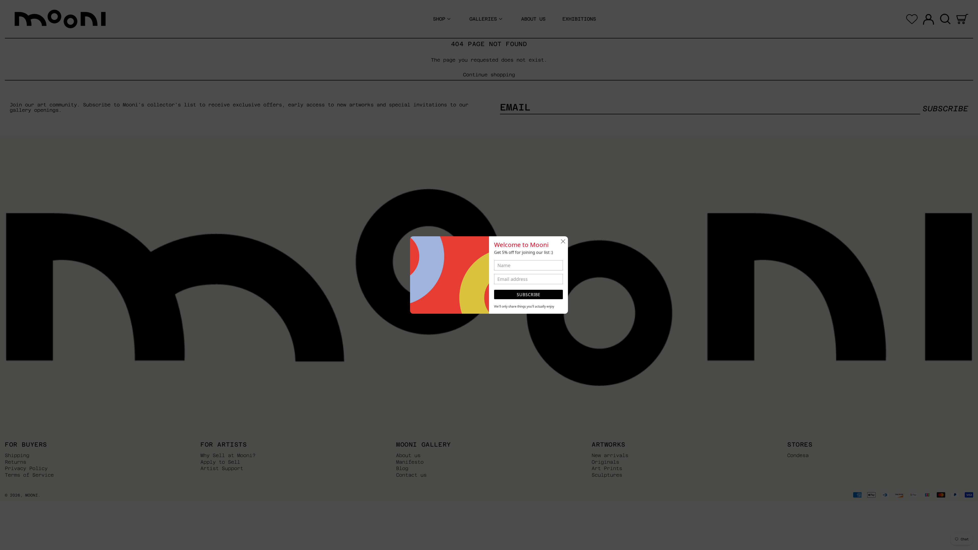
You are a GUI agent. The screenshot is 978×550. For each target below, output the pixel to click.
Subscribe (528, 294)
